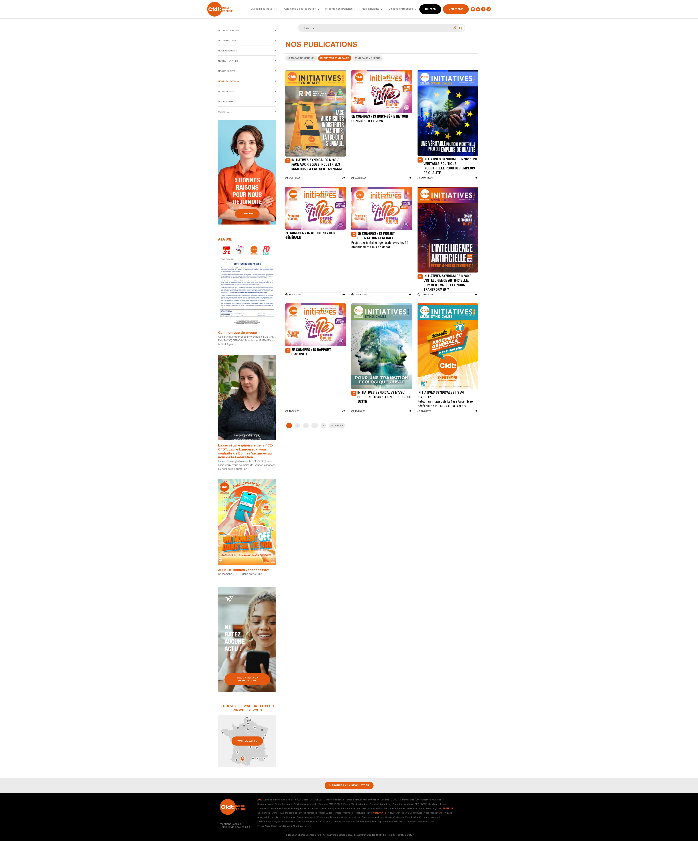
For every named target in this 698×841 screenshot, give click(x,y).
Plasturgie (360, 813)
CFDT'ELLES (316, 800)
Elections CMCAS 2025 (330, 804)
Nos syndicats (226, 71)
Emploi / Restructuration (355, 804)
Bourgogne (323, 817)
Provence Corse (426, 822)
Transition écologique (430, 809)
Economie (287, 804)
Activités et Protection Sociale (278, 800)
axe (259, 800)
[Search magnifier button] (461, 28)
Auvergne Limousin (286, 817)
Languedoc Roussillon (283, 822)
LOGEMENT (263, 809)
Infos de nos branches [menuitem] (339, 9)
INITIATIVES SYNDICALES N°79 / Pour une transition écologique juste (384, 397)
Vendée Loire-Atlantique (291, 826)
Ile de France (264, 822)
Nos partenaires (228, 61)
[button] (277, 9)
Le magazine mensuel (301, 58)
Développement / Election (429, 800)
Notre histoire (227, 41)
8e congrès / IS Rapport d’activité (311, 352)
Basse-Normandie (306, 817)
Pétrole (337, 813)
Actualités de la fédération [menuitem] (300, 9)
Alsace (448, 813)
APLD (297, 800)
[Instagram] (488, 9)
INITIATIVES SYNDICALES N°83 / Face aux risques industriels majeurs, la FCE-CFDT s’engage (317, 165)
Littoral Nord (324, 822)
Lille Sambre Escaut (307, 822)
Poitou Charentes (408, 822)
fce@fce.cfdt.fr (405, 835)
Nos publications (228, 81)
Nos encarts (225, 102)
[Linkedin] (473, 9)
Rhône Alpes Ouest (267, 826)
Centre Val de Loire (350, 817)
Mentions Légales (230, 824)
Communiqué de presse (237, 333)
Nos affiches (226, 92)
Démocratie (408, 800)
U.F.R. (308, 826)
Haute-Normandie (432, 817)
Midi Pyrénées (363, 822)
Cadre (305, 800)
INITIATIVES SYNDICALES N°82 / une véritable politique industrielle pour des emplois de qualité (451, 166)
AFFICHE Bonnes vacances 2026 (243, 570)
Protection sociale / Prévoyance (324, 809)
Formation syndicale (403, 804)
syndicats (379, 813)
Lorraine (337, 822)
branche (448, 809)
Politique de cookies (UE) (235, 827)
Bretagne (335, 817)
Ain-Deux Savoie (414, 813)
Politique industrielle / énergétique (288, 809)
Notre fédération (228, 30)
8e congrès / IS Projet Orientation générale (376, 236)
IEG (282, 813)
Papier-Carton (325, 813)
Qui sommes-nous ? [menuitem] (263, 9)
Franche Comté (413, 817)
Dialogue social (265, 804)
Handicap (433, 804)
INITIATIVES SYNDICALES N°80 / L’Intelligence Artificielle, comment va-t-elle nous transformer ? (447, 283)
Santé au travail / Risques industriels (387, 809)
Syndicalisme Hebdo (367, 58)
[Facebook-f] (483, 9)
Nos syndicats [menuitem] (370, 9)
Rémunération (348, 809)
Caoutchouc (263, 813)
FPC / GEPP (421, 804)
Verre (369, 813)
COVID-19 (396, 800)
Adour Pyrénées (396, 813)
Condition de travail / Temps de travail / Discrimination (351, 800)
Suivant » (337, 426)
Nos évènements (227, 51)
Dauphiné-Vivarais (394, 817)
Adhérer (430, 9)
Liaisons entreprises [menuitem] (401, 9)
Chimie (275, 813)
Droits (278, 804)
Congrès (223, 112)
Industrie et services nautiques (301, 813)
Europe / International (380, 804)
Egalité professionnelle (305, 804)
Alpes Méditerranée (434, 813)
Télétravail (412, 809)
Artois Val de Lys (265, 817)
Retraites (361, 809)
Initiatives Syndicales (334, 58)
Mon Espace (455, 9)
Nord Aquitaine (380, 822)
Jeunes (443, 804)
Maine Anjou (348, 822)
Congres (384, 800)
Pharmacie (347, 813)
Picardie (393, 822)
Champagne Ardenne (373, 817)
